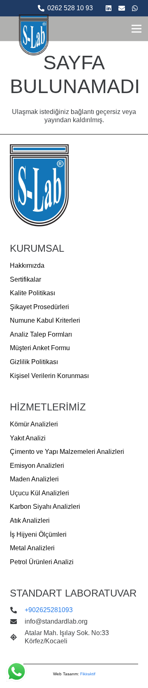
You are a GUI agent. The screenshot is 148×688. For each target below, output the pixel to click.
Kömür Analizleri (34, 424)
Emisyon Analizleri (37, 465)
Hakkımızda (27, 265)
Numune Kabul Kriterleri (45, 320)
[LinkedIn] (108, 8)
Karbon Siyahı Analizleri (45, 506)
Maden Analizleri (34, 479)
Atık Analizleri (30, 520)
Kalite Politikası (32, 292)
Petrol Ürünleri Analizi (42, 561)
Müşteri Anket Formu (40, 347)
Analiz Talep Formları (41, 334)
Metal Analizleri (32, 547)
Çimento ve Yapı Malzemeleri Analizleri (67, 451)
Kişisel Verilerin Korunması (49, 375)
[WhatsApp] (134, 8)
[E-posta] (121, 8)
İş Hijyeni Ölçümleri (38, 534)
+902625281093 (49, 609)
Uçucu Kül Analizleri (39, 493)
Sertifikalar (25, 279)
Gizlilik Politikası (34, 361)
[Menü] (136, 28)
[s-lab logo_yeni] (34, 34)
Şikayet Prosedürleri (39, 306)
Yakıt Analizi (28, 438)
